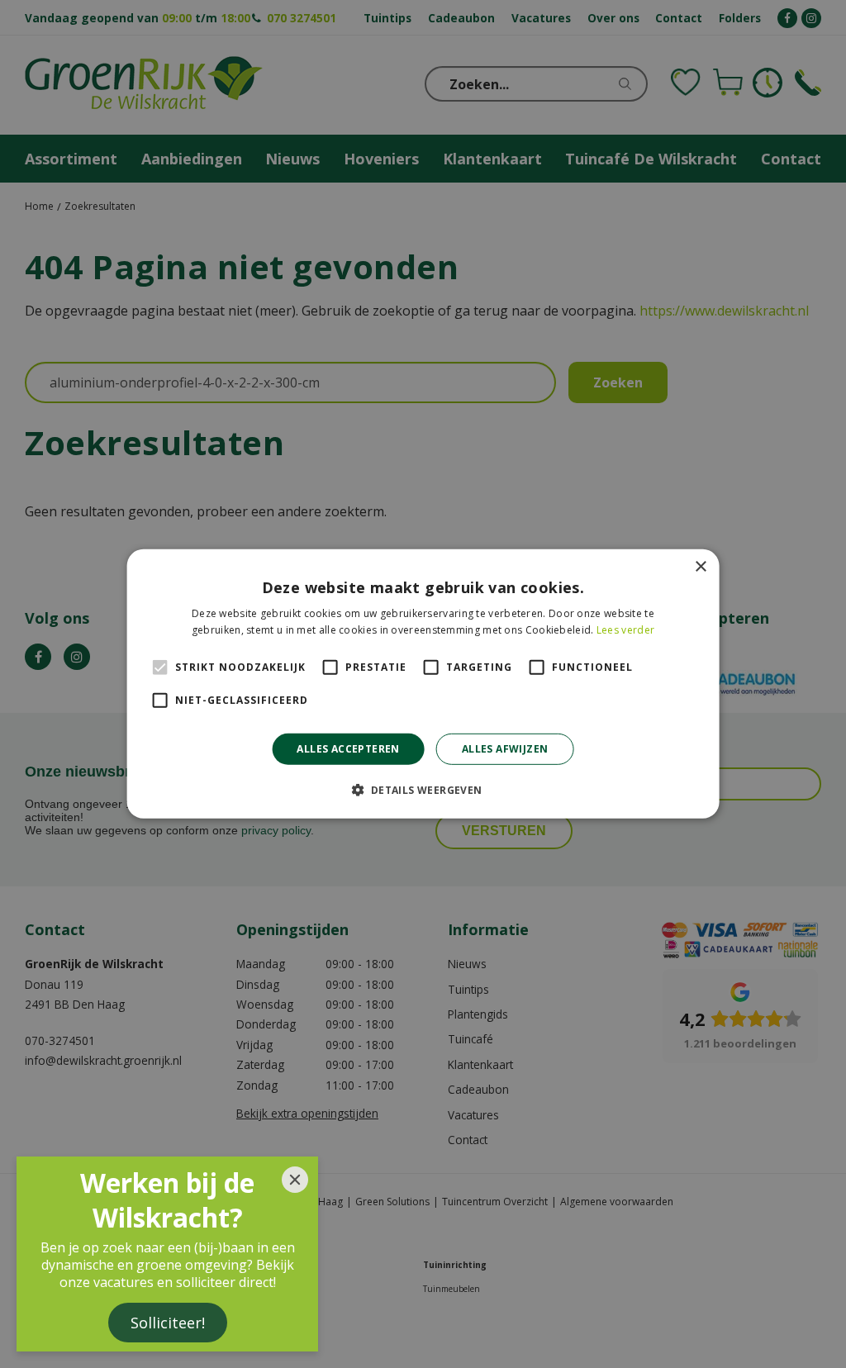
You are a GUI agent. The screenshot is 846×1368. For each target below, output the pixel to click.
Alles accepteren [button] (348, 749)
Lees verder (625, 630)
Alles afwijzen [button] (505, 749)
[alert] (423, 684)
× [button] (700, 567)
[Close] (295, 1179)
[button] (423, 789)
